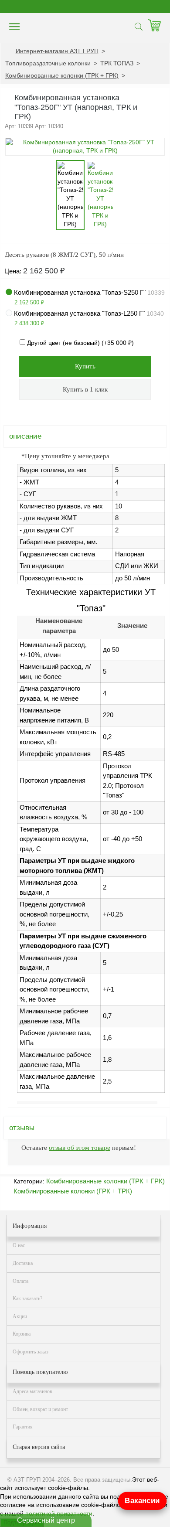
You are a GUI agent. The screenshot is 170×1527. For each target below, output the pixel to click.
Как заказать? (27, 1298)
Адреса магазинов (32, 1391)
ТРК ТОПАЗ (116, 63)
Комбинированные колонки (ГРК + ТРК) (73, 1191)
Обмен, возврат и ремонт (40, 1409)
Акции (20, 1316)
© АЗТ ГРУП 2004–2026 (38, 1479)
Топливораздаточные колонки (48, 63)
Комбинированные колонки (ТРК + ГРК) (62, 75)
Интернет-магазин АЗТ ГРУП (57, 51)
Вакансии (142, 1500)
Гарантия (23, 1427)
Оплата (20, 1281)
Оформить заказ (30, 1352)
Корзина (22, 1334)
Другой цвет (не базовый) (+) (79, 342)
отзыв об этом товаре (79, 1147)
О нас (19, 1245)
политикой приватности (58, 1513)
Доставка (23, 1263)
